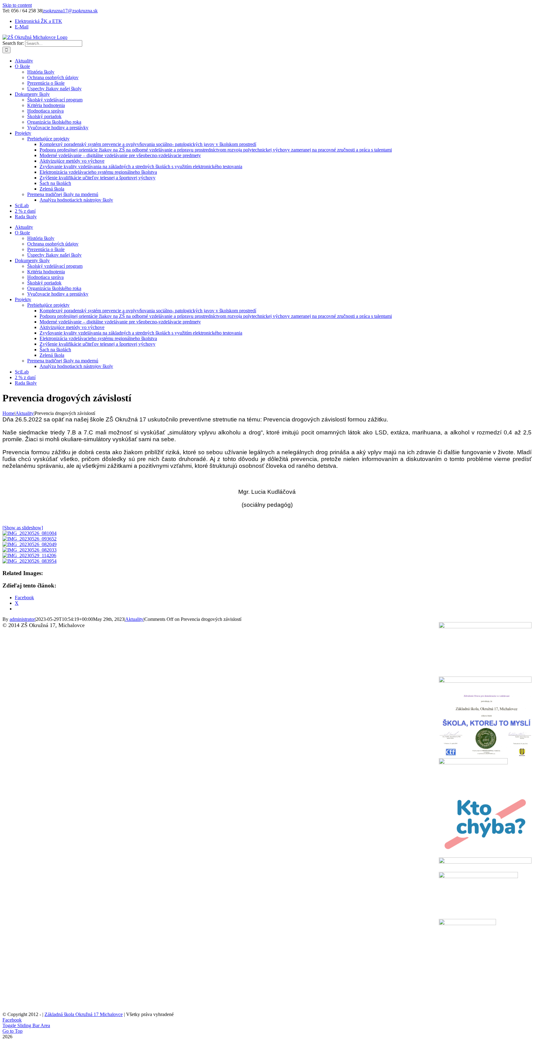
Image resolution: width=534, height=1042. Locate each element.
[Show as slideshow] (22, 527)
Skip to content (17, 5)
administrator (22, 619)
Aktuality (134, 619)
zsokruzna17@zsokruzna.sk (70, 10)
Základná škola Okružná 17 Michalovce (83, 1014)
